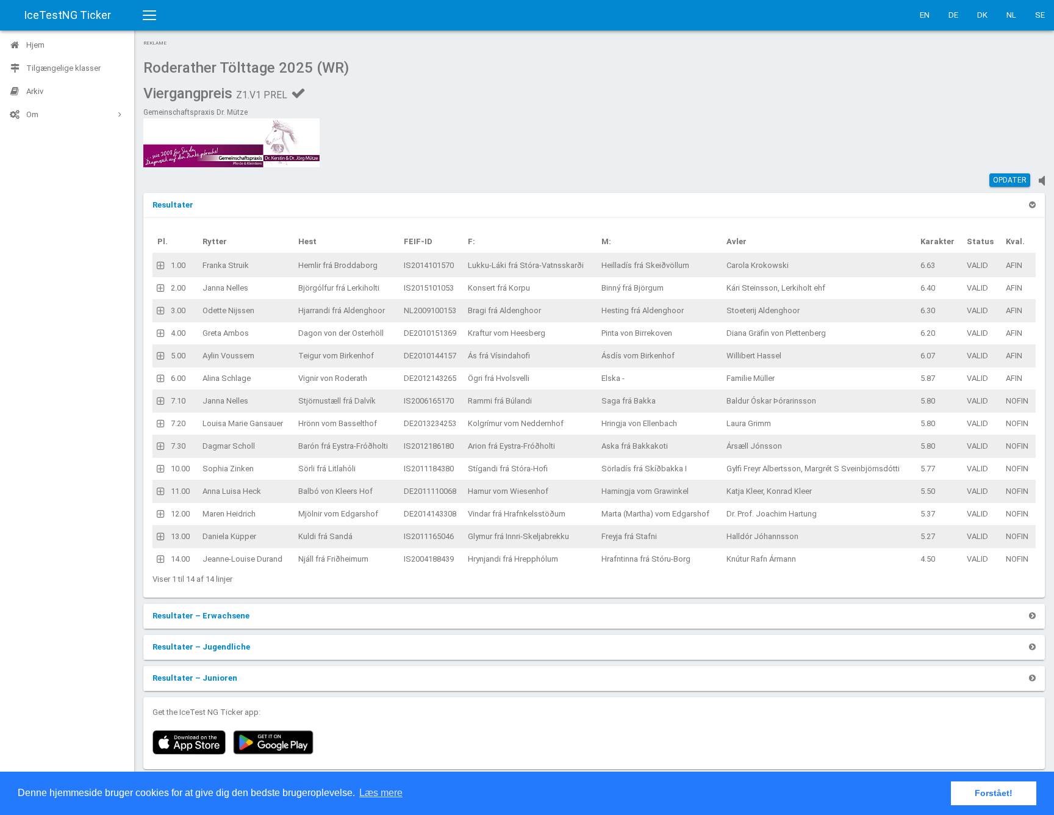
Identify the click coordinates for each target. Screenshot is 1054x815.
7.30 (178, 446)
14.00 (180, 558)
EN (925, 15)
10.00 (180, 468)
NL (1011, 15)
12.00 (180, 513)
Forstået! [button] (994, 793)
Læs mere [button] (381, 793)
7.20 (178, 423)
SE (1040, 15)
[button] (172, 204)
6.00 (178, 378)
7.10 (178, 400)
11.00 (180, 491)
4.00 (178, 333)
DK (982, 15)
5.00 (178, 355)
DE (953, 15)
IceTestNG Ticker (67, 15)
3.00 (178, 310)
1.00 (178, 265)
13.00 (180, 536)
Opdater (1010, 180)
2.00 (178, 287)
